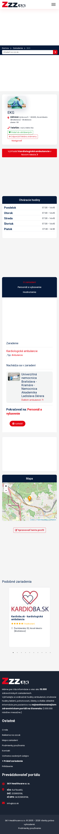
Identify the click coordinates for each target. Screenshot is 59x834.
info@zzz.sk (13, 803)
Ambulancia (17, 355)
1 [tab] (13, 652)
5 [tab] (29, 652)
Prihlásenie (7, 766)
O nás (5, 729)
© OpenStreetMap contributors (46, 519)
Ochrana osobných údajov (15, 755)
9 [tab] (46, 652)
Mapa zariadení (10, 740)
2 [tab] (17, 652)
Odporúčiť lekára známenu (23, 136)
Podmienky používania (13, 745)
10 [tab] (50, 652)
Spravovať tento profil (31, 530)
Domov (5, 48)
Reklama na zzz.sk (11, 735)
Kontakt (6, 750)
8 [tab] (42, 652)
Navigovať (17, 140)
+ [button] (6, 486)
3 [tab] (21, 652)
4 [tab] (25, 652)
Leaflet (32, 519)
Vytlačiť (18, 423)
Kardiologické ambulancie (22, 351)
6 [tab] (33, 652)
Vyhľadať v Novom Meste (29, 153)
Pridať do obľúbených (21, 132)
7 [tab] (37, 652)
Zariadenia (18, 48)
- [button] (6, 490)
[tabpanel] (29, 617)
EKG (11, 112)
